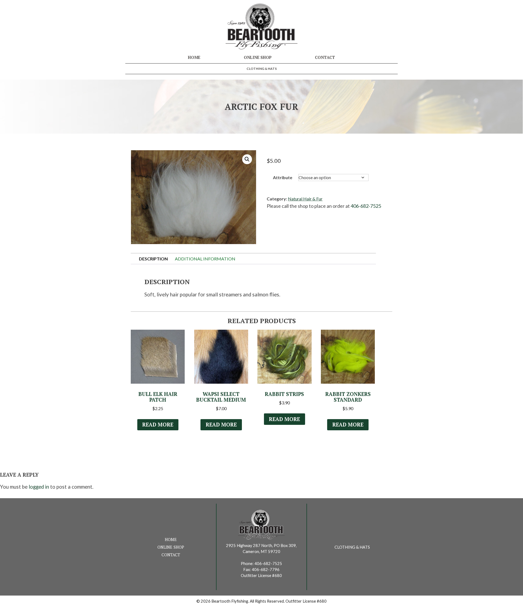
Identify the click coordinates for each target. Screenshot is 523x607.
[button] (247, 159)
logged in (39, 487)
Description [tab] (153, 258)
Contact (325, 57)
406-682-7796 (265, 569)
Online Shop (258, 57)
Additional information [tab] (205, 258)
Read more (157, 424)
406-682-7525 (366, 206)
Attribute (282, 177)
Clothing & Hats (262, 69)
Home (194, 57)
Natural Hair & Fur (305, 198)
